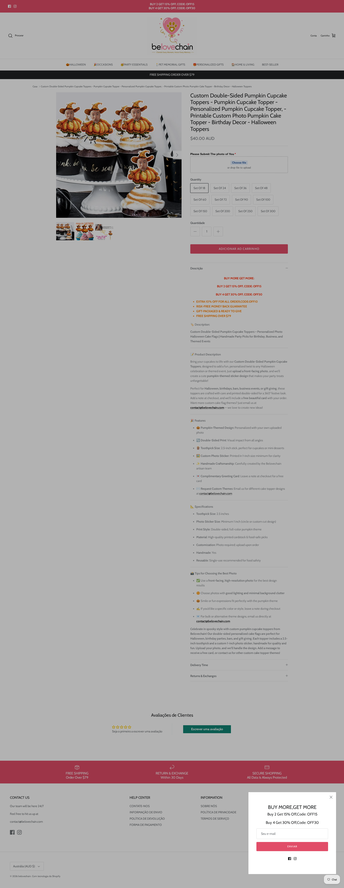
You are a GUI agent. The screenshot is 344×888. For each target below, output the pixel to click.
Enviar (292, 846)
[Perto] (331, 797)
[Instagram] (295, 858)
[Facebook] (289, 858)
